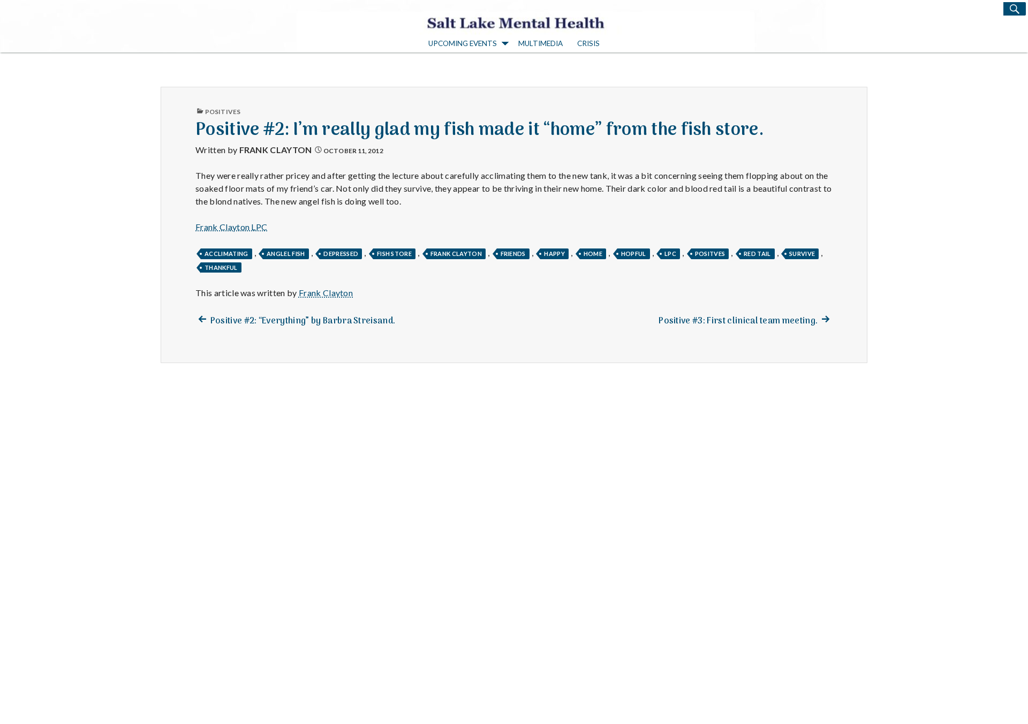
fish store (394, 253)
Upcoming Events (462, 43)
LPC (670, 253)
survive (802, 253)
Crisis (588, 43)
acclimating (226, 253)
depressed (340, 253)
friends (513, 253)
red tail (757, 253)
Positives (222, 112)
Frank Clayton (275, 150)
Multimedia (540, 43)
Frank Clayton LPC (231, 227)
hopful (633, 253)
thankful (221, 267)
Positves (710, 253)
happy (554, 253)
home (593, 253)
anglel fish (286, 253)
